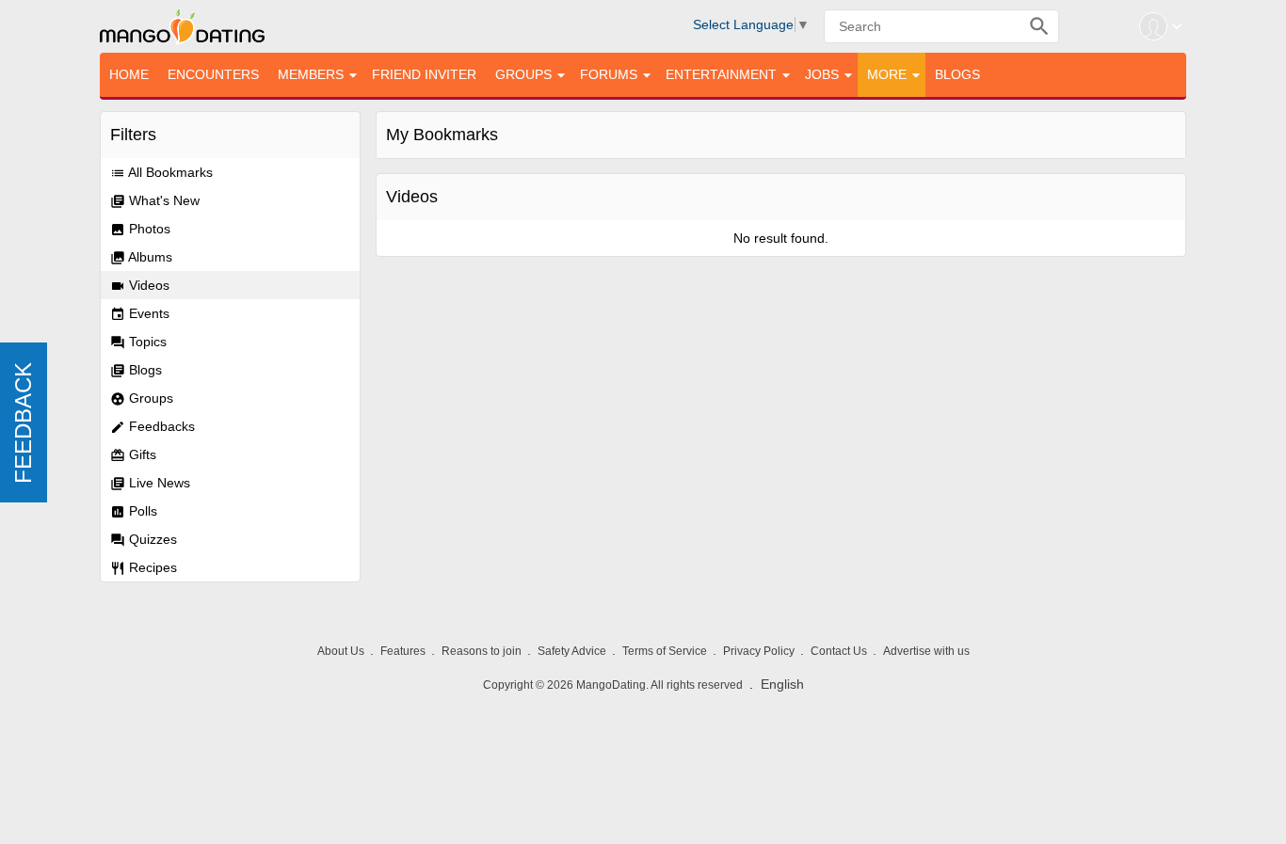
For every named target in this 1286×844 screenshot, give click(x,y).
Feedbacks (152, 427)
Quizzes (143, 540)
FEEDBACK (23, 422)
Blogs (136, 370)
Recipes (143, 568)
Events (139, 314)
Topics (138, 342)
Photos (140, 229)
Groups (141, 398)
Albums (141, 257)
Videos (139, 286)
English (782, 684)
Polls (133, 511)
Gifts (133, 455)
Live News (150, 483)
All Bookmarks (161, 173)
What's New (155, 201)
